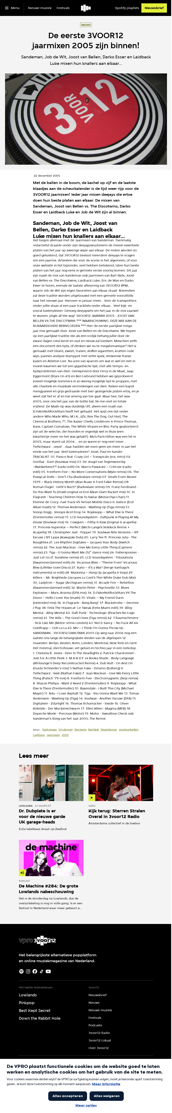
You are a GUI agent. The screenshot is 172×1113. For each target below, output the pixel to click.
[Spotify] (21, 971)
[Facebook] (34, 971)
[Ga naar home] (86, 8)
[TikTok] (41, 971)
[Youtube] (48, 971)
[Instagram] (28, 971)
